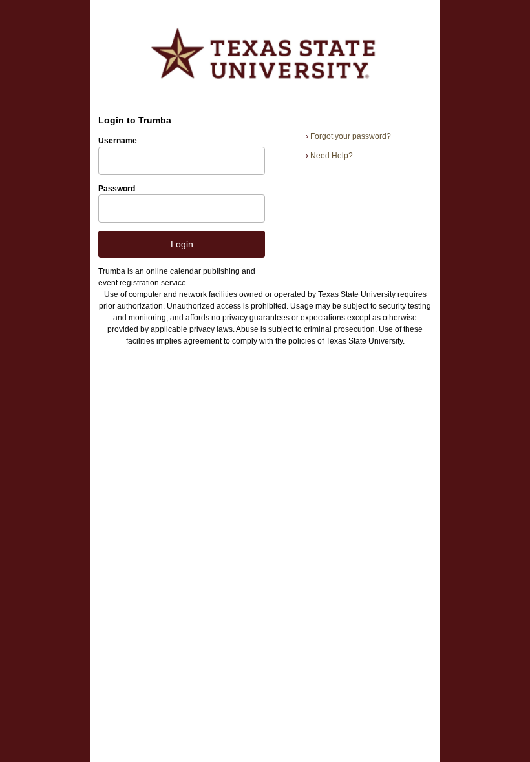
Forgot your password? (348, 136)
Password (116, 188)
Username (117, 140)
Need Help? (329, 155)
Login (182, 244)
